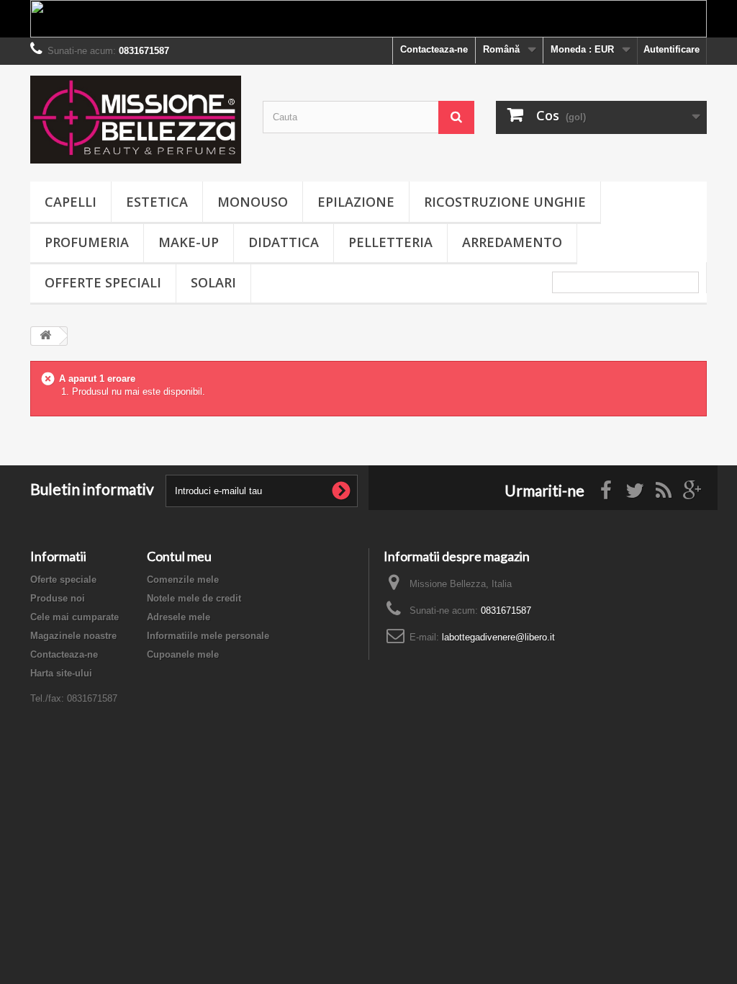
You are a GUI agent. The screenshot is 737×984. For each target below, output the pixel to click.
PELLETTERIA (390, 242)
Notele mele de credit (194, 598)
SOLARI (213, 282)
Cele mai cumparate (74, 617)
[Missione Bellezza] (135, 120)
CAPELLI (70, 201)
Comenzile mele (183, 579)
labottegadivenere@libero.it (498, 637)
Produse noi (57, 598)
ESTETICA (157, 201)
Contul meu (179, 556)
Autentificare (671, 49)
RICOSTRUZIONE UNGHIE (505, 201)
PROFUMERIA (87, 242)
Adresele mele (178, 617)
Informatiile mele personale (208, 635)
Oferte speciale (63, 579)
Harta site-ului (61, 673)
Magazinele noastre (73, 635)
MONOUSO (252, 201)
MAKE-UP (188, 242)
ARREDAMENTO (512, 242)
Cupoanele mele (183, 654)
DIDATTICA (283, 242)
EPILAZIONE (355, 201)
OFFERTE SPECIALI (103, 282)
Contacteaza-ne (434, 49)
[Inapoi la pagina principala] (45, 336)
